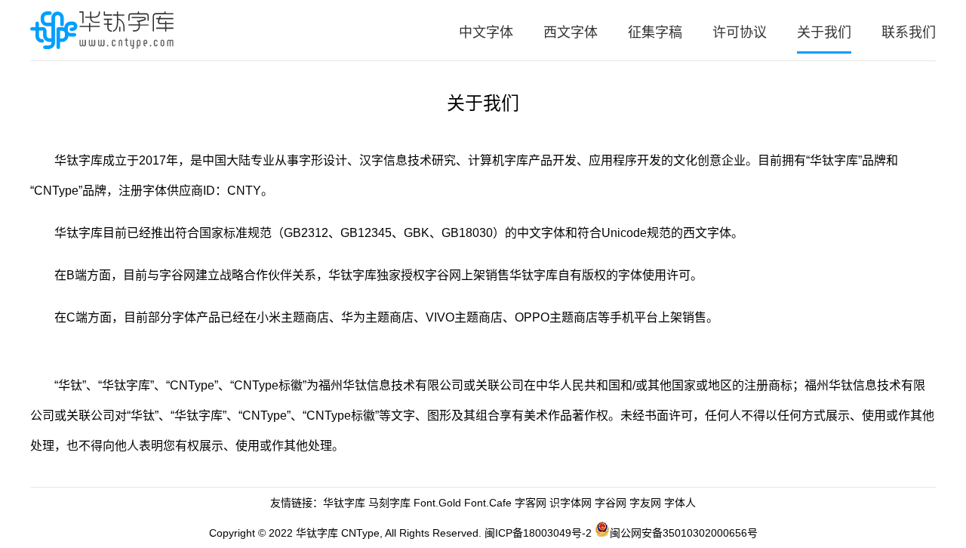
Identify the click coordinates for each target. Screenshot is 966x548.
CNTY (244, 190)
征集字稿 (655, 32)
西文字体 (570, 32)
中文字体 (486, 32)
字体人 (680, 503)
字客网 (530, 503)
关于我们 (824, 32)
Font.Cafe (488, 503)
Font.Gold (437, 503)
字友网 (645, 503)
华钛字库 (344, 503)
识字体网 (570, 503)
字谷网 (443, 275)
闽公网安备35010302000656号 (684, 533)
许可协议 (739, 32)
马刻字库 (389, 503)
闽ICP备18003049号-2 (538, 533)
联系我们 (908, 32)
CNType (360, 533)
